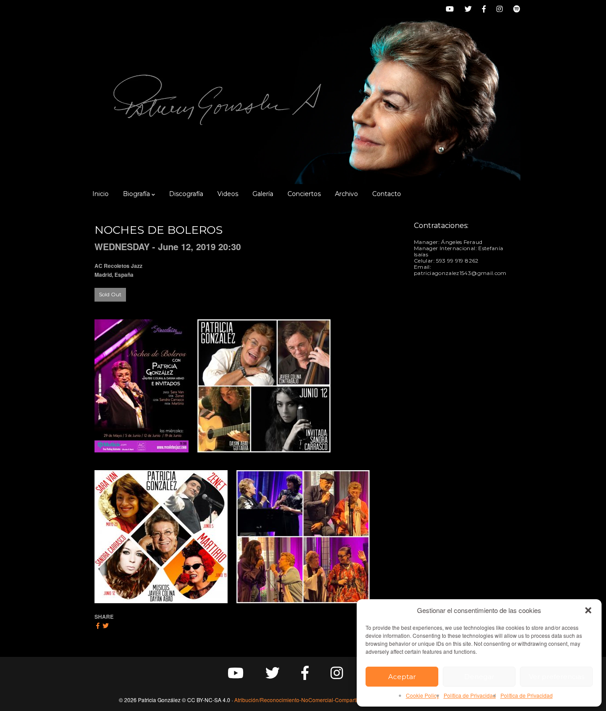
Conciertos (304, 194)
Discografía (186, 194)
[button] (588, 610)
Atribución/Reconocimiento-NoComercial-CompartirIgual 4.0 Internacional (323, 699)
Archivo (346, 194)
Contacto (386, 194)
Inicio (100, 194)
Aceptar (402, 676)
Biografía (136, 194)
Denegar (479, 676)
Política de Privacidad (470, 695)
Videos (227, 194)
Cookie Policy (422, 695)
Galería (262, 194)
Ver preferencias (556, 676)
